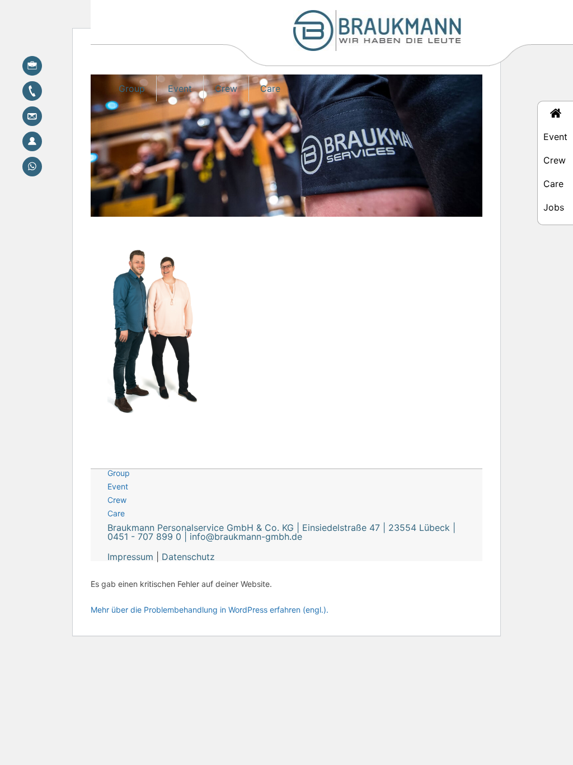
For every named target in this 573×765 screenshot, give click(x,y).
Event (180, 88)
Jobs (553, 207)
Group (132, 88)
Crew (226, 88)
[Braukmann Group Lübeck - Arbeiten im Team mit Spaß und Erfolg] (377, 38)
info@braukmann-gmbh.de (246, 536)
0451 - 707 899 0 (144, 536)
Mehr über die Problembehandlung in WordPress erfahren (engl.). (209, 609)
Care (270, 88)
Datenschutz (188, 556)
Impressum (130, 556)
